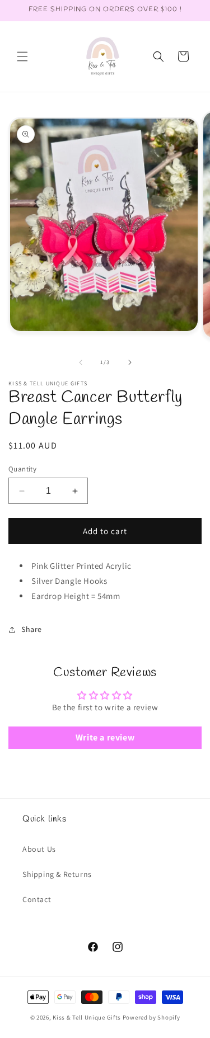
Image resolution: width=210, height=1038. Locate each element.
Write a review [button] (105, 737)
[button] (22, 56)
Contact (36, 899)
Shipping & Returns (57, 874)
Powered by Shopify (151, 1017)
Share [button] (31, 629)
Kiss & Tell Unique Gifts (87, 1017)
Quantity (22, 469)
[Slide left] (80, 362)
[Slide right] (130, 362)
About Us (39, 849)
